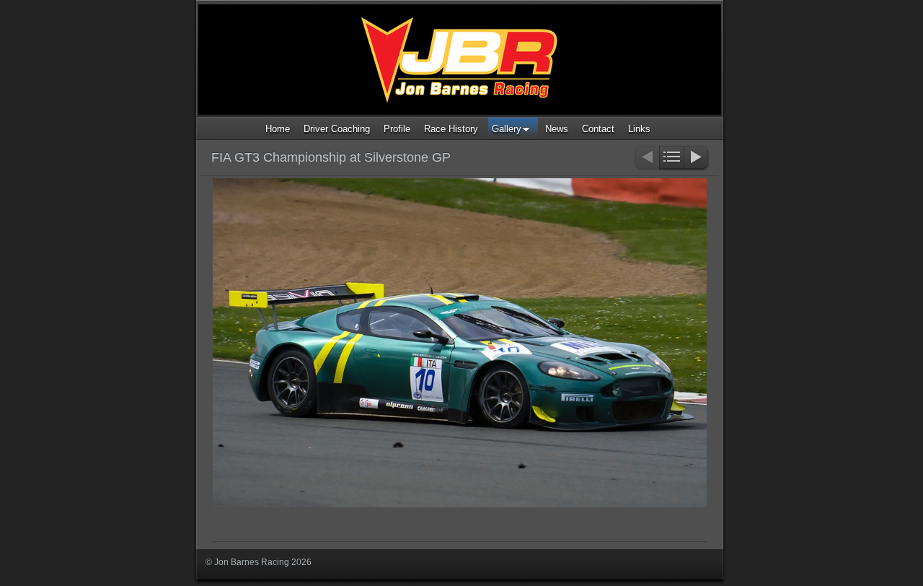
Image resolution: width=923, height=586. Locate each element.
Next (697, 158)
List (671, 158)
